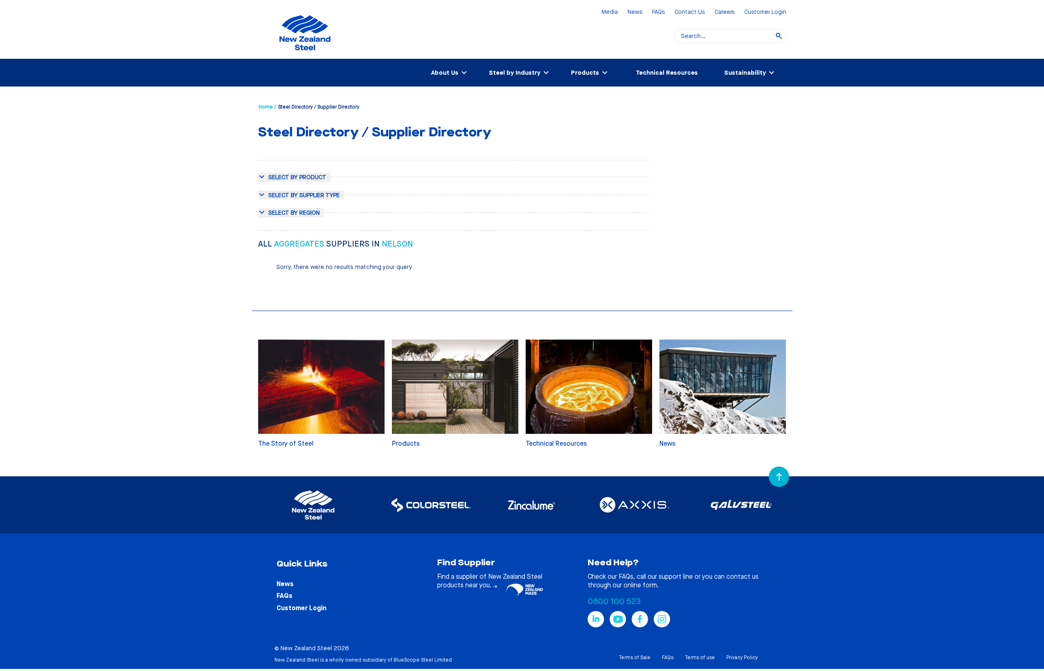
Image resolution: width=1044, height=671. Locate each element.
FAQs (658, 12)
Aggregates (300, 243)
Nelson (397, 243)
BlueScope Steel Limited (423, 660)
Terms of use (700, 657)
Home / (267, 107)
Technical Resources (667, 73)
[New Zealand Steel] (304, 55)
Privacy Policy (742, 657)
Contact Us (690, 12)
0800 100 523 (614, 601)
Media (610, 12)
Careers (724, 12)
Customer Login (765, 12)
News (635, 12)
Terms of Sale (634, 657)
